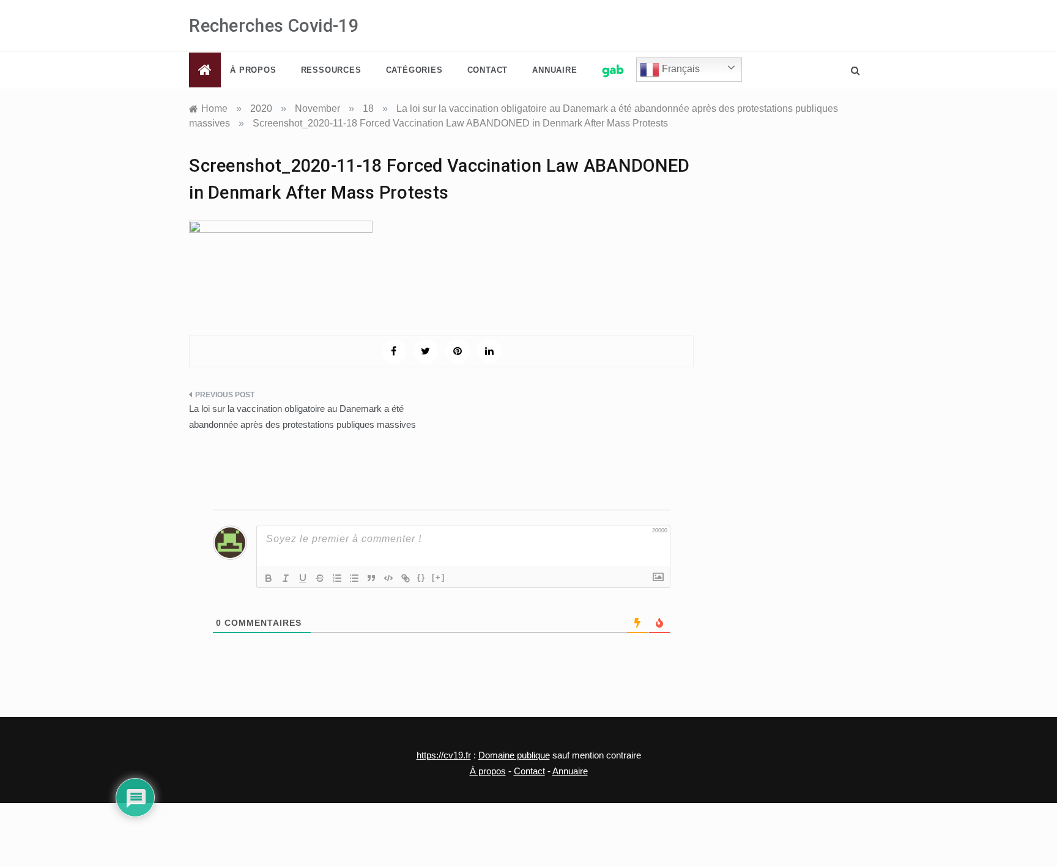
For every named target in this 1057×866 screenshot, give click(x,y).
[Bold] (268, 578)
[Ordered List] (337, 578)
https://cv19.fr (444, 755)
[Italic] (285, 578)
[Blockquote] (371, 578)
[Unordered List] (354, 578)
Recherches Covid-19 (273, 25)
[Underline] (302, 578)
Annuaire (554, 70)
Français (679, 69)
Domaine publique (514, 755)
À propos (253, 70)
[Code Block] (388, 578)
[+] (438, 577)
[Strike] (319, 578)
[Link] (405, 578)
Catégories (414, 70)
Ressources (331, 70)
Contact (487, 70)
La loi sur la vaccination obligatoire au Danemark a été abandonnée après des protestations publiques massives (302, 416)
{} (421, 577)
